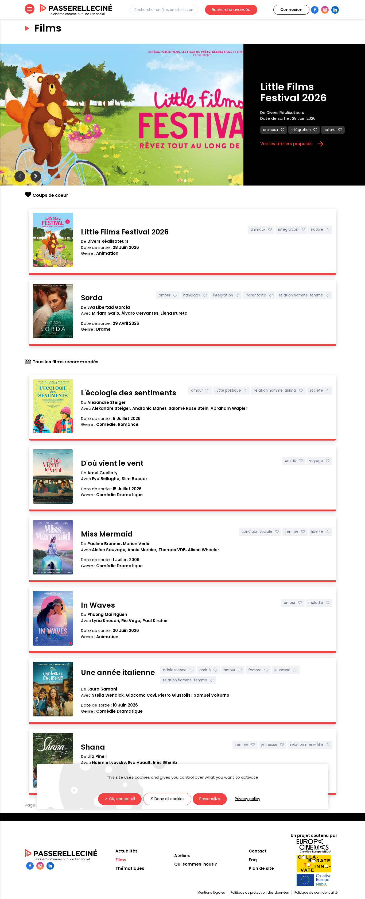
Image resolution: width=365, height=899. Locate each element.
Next (35, 176)
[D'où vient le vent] (53, 477)
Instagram (325, 10)
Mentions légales (211, 892)
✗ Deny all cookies (167, 798)
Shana (93, 747)
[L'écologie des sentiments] (53, 407)
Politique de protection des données (260, 892)
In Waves (98, 605)
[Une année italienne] (53, 690)
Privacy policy (247, 798)
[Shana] (53, 761)
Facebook (315, 10)
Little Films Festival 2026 (306, 93)
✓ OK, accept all (120, 798)
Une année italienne (118, 673)
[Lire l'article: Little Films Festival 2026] (121, 115)
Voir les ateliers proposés (292, 144)
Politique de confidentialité (315, 892)
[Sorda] (53, 312)
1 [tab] (179, 180)
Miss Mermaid (107, 534)
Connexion (291, 9)
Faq (253, 860)
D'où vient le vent (112, 463)
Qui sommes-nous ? (195, 864)
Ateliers (182, 855)
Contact (258, 851)
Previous (19, 176)
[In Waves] (53, 619)
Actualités (126, 851)
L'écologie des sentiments (128, 393)
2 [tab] (185, 180)
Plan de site (261, 868)
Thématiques (129, 868)
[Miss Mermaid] (53, 548)
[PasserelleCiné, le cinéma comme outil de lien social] (76, 10)
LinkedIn (335, 10)
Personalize (209, 798)
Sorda (92, 298)
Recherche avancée (231, 9)
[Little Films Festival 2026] (53, 241)
